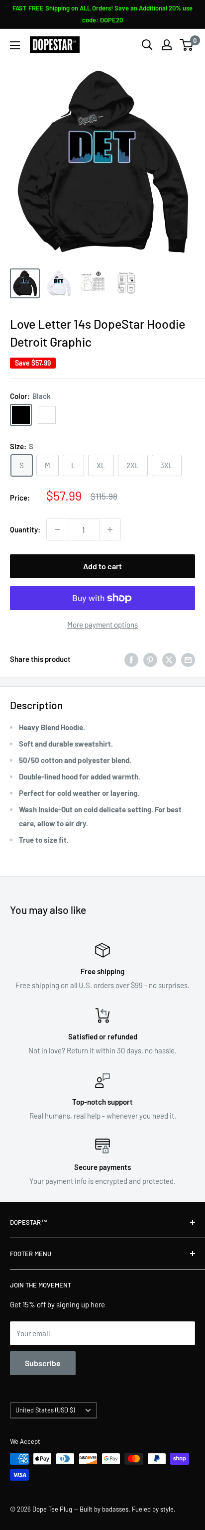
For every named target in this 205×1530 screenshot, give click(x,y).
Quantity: (25, 529)
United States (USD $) (45, 1410)
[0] (187, 45)
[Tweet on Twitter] (169, 658)
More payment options (102, 624)
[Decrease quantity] (57, 529)
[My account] (167, 44)
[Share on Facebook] (131, 658)
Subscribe (43, 1363)
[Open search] (147, 44)
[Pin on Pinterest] (150, 658)
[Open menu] (15, 45)
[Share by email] (188, 658)
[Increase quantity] (110, 529)
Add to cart (102, 566)
